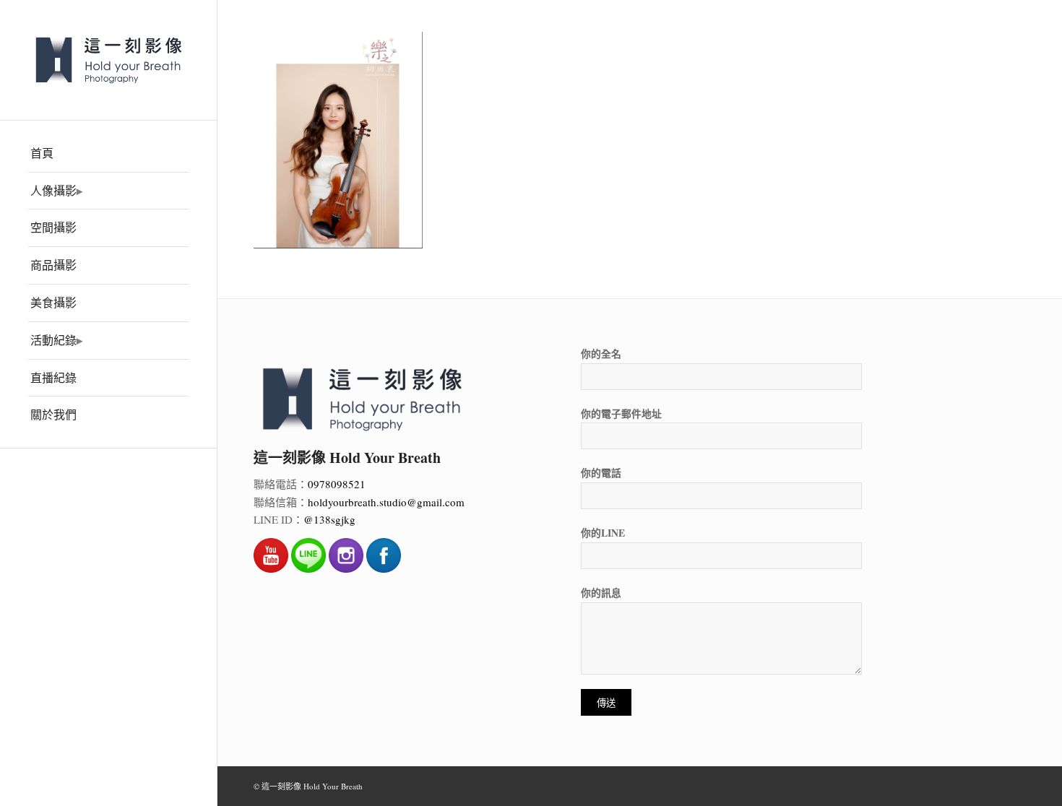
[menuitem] (108, 154)
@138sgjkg (329, 519)
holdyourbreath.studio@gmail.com (386, 502)
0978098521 (337, 484)
